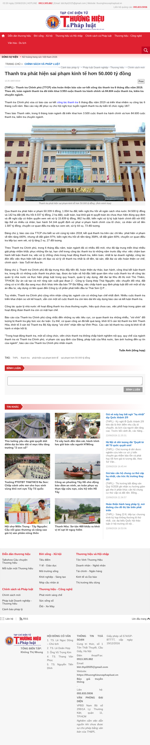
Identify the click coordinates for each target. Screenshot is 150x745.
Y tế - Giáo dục (48, 565)
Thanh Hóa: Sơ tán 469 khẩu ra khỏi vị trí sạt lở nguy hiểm (77, 528)
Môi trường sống (48, 571)
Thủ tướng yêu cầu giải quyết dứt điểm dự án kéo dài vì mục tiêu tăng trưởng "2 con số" (27, 444)
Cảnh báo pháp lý (70, 67)
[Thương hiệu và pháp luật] (23, 640)
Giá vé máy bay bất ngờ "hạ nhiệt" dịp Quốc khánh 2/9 (125, 416)
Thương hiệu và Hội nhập (68, 35)
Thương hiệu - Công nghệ (128, 35)
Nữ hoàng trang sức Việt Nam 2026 (39, 57)
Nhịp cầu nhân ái (49, 582)
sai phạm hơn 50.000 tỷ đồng (75, 358)
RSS (25, 618)
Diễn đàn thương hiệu (19, 35)
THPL (15, 358)
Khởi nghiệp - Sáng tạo (52, 576)
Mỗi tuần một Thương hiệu (17, 568)
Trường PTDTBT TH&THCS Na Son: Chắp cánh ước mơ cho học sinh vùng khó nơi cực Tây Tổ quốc (27, 485)
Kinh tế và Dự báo (86, 576)
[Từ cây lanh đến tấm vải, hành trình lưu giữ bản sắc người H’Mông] (77, 425)
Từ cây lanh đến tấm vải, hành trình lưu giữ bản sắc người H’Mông (77, 443)
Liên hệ (9, 618)
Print (141, 81)
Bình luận (133, 389)
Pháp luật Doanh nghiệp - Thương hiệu (103, 67)
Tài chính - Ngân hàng (89, 571)
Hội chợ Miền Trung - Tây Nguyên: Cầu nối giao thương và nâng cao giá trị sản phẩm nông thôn (26, 529)
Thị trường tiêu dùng (88, 582)
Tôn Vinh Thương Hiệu (89, 559)
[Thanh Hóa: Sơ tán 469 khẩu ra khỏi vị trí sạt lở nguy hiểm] (77, 511)
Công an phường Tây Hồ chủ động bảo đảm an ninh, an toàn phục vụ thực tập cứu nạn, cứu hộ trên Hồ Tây (77, 487)
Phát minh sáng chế (50, 594)
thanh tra (25, 358)
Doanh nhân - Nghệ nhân (91, 565)
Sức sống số (46, 600)
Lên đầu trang (139, 618)
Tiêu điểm (44, 559)
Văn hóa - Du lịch (17, 43)
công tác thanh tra (67, 102)
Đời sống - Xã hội (43, 35)
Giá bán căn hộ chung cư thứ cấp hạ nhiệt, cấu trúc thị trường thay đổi (125, 476)
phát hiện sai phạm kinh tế (45, 358)
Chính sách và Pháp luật (98, 35)
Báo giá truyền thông (90, 680)
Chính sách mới (136, 67)
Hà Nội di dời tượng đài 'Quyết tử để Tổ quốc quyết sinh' (125, 444)
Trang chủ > (14, 63)
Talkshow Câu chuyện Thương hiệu (14, 561)
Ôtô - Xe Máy (47, 606)
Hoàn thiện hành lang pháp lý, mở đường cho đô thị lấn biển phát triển (125, 507)
